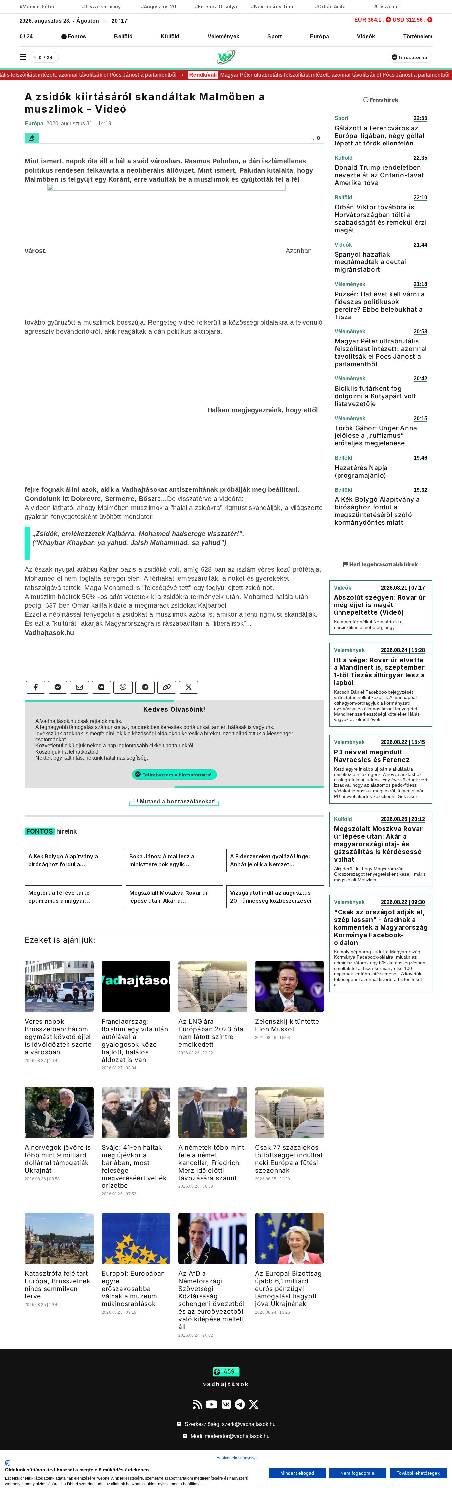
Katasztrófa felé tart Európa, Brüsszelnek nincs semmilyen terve (57, 1284)
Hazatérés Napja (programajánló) (361, 471)
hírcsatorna (413, 57)
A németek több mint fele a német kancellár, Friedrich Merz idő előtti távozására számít (211, 1162)
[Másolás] (166, 687)
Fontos (77, 36)
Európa (319, 36)
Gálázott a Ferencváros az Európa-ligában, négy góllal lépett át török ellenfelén (379, 135)
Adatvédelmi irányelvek (238, 1458)
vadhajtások (226, 1384)
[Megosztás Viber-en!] (123, 687)
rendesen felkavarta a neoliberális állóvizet (124, 170)
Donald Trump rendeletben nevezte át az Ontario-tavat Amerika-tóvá (379, 175)
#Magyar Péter (37, 6)
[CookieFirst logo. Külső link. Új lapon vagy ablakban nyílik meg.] (7, 1463)
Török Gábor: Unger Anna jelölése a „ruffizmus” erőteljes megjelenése (376, 435)
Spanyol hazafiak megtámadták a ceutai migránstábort (370, 261)
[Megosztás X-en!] (188, 687)
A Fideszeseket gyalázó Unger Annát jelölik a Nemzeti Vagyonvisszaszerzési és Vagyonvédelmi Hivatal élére (270, 860)
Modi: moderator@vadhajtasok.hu (229, 1436)
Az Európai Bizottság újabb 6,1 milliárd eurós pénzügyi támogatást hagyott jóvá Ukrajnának (288, 1288)
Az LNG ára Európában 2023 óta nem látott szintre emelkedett (211, 1032)
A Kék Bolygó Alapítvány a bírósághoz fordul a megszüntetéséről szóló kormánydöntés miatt (63, 860)
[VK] (226, 1404)
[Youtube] (212, 1404)
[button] (23, 56)
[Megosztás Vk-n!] (101, 687)
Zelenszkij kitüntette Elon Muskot (287, 1025)
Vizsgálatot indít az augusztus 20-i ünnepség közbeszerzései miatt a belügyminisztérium (270, 897)
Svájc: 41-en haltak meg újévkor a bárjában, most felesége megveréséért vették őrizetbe (134, 1166)
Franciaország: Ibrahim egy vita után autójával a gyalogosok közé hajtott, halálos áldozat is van (135, 1040)
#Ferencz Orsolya (216, 6)
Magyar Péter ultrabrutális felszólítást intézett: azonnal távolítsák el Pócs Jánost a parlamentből (323, 75)
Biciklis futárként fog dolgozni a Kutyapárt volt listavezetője (375, 396)
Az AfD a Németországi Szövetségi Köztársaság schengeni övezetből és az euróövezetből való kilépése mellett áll (211, 1300)
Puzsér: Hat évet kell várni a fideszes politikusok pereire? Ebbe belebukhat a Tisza (380, 305)
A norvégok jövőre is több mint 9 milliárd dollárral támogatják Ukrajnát (58, 1158)
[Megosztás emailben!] (79, 687)
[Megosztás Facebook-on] (35, 687)
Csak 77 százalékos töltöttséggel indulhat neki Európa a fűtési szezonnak (289, 1158)
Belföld (123, 36)
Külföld (170, 36)
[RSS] (197, 1404)
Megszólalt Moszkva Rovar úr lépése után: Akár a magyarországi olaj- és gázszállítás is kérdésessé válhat (173, 897)
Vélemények (223, 36)
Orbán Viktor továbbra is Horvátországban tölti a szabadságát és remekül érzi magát (381, 218)
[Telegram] (240, 1404)
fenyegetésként (75, 516)
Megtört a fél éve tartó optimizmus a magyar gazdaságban (59, 897)
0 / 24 (26, 36)
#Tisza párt (387, 6)
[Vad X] (254, 1404)
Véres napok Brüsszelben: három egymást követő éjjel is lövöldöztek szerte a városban (58, 1036)
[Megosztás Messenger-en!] (57, 687)
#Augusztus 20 (158, 6)
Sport (274, 36)
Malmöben (113, 507)
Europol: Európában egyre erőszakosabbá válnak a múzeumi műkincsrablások (133, 1288)
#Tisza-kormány (101, 6)
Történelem (417, 36)
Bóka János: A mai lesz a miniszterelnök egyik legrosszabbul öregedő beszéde (171, 860)
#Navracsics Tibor (273, 6)
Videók (366, 36)
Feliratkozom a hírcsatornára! (176, 774)
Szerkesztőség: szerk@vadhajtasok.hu (229, 1424)
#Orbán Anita (330, 6)
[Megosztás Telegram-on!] (145, 687)
